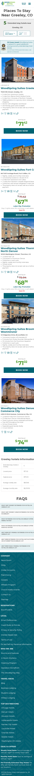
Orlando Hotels (8, 733)
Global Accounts (8, 570)
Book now (24, 4)
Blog (3, 683)
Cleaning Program (9, 663)
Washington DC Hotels (11, 741)
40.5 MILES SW (5, 326)
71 (21, 124)
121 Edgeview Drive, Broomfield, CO (14, 335)
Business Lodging (8, 688)
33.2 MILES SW (5, 246)
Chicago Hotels (8, 708)
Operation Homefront (10, 668)
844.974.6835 (6, 610)
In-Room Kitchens (8, 658)
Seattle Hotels (7, 737)
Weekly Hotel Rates (9, 750)
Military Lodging (8, 698)
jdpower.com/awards (13, 51)
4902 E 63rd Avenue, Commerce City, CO (16, 414)
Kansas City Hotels (9, 724)
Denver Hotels (8, 712)
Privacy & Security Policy (11, 630)
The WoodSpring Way (10, 673)
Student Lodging (8, 693)
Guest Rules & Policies (10, 625)
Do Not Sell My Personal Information (16, 644)
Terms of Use (6, 640)
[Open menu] (29, 3)
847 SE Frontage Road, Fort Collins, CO (15, 173)
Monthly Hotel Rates (9, 756)
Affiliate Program (8, 585)
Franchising (6, 575)
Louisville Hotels (8, 729)
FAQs (3, 565)
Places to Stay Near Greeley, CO (17, 12)
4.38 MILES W (5, 85)
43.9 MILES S (4, 406)
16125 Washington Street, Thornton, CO (16, 254)
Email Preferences (9, 620)
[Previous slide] (4, 70)
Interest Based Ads (9, 635)
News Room (6, 560)
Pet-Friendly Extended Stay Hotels (15, 763)
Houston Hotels (8, 716)
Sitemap (4, 599)
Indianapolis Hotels (10, 720)
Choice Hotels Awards (10, 590)
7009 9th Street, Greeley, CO (11, 92)
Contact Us (5, 595)
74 (21, 442)
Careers (4, 580)
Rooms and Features (10, 653)
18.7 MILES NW (5, 166)
